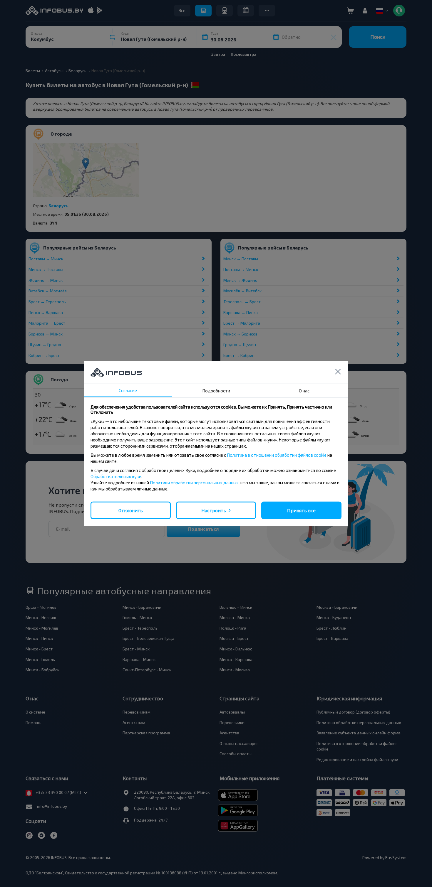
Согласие (128, 390)
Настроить (213, 510)
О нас (304, 390)
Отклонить (130, 510)
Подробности (216, 390)
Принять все (301, 510)
